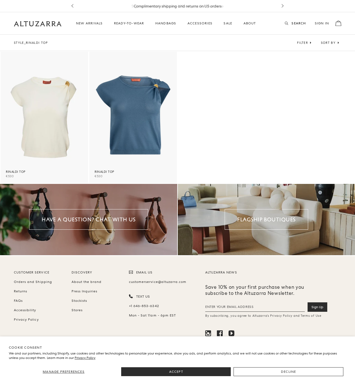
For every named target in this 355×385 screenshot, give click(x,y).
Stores (77, 310)
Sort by (328, 43)
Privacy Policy (85, 358)
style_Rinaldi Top (31, 43)
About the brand (87, 282)
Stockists (79, 300)
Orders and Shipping (33, 282)
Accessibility (25, 310)
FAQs (18, 300)
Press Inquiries (85, 291)
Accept (176, 371)
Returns (20, 291)
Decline (288, 371)
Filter (302, 43)
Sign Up (317, 307)
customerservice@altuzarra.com (156, 282)
